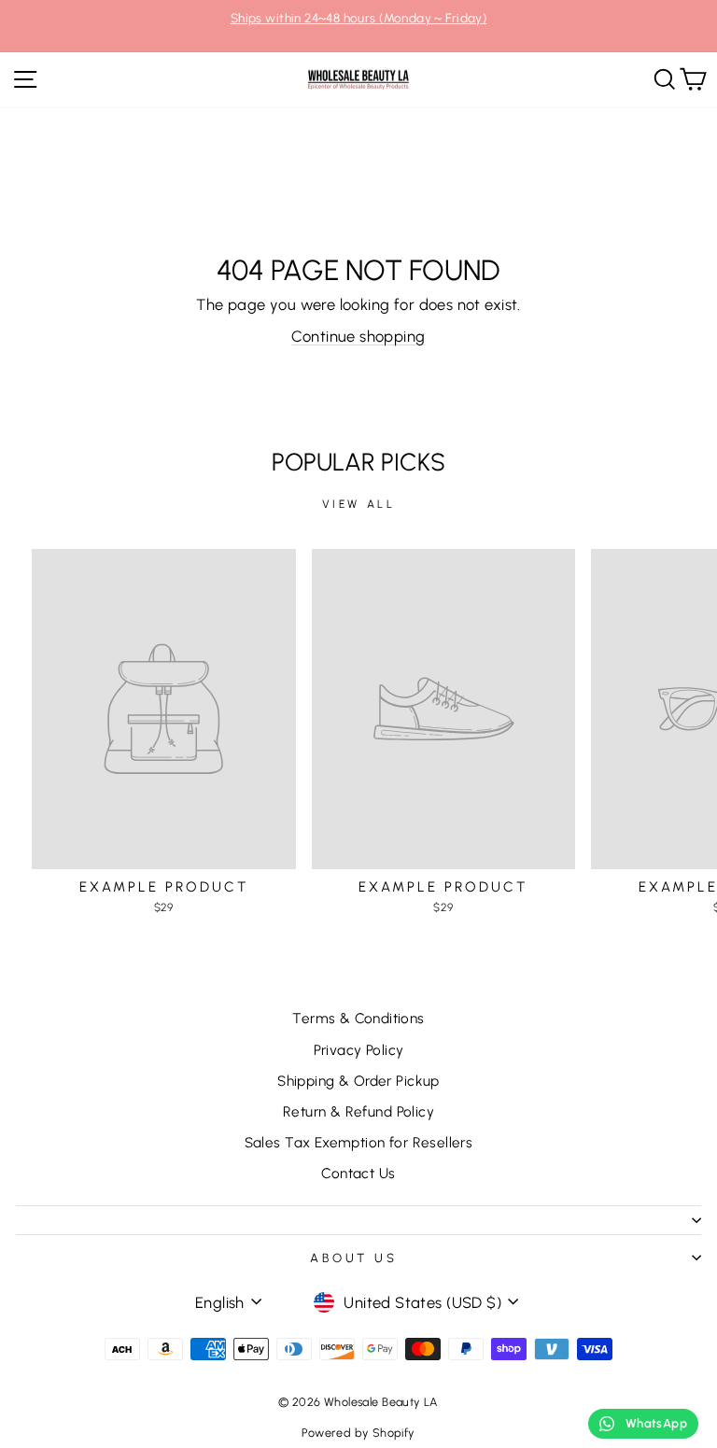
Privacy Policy (359, 1050)
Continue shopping (358, 336)
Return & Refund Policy (358, 1111)
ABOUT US (354, 1257)
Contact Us (358, 1173)
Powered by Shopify (358, 1433)
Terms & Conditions (358, 1018)
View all (359, 504)
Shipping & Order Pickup (358, 1081)
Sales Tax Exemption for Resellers (359, 1142)
